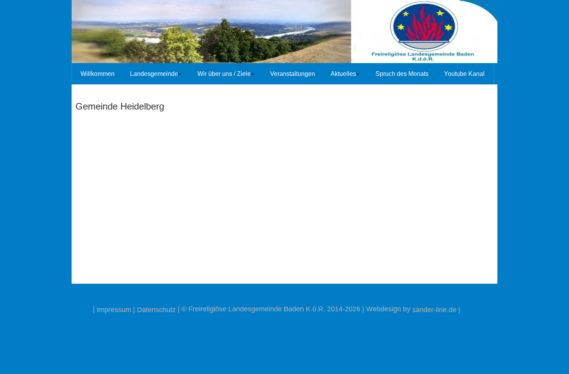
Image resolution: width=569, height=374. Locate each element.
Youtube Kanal (464, 73)
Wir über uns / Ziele (224, 73)
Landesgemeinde (154, 73)
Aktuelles (343, 73)
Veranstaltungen (292, 73)
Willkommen (98, 73)
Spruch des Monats (401, 73)
